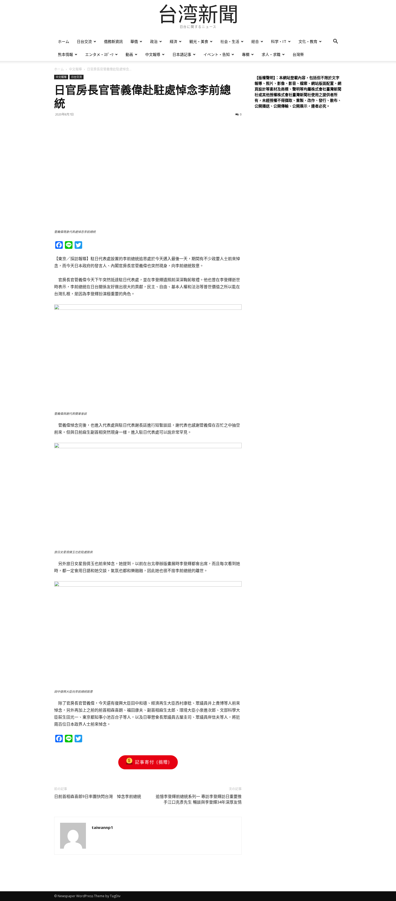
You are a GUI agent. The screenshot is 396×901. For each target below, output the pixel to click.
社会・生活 (229, 41)
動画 (129, 54)
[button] (335, 42)
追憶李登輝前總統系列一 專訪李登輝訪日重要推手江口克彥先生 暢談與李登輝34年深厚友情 (199, 799)
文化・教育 (307, 41)
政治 (154, 41)
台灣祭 (298, 54)
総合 (255, 41)
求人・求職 (271, 54)
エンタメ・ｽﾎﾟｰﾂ (99, 54)
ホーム (63, 41)
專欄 (245, 54)
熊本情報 (65, 54)
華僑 (134, 41)
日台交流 (84, 41)
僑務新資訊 (113, 41)
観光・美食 (198, 41)
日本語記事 (181, 54)
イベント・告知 (216, 54)
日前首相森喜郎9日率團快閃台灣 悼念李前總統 (97, 796)
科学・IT (278, 41)
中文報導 (152, 54)
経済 (173, 41)
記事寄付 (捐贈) (152, 762)
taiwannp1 (102, 827)
